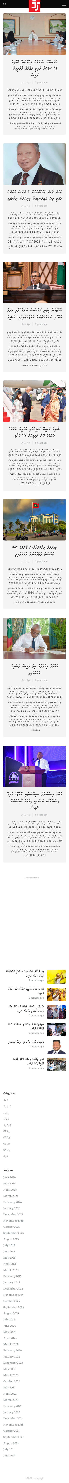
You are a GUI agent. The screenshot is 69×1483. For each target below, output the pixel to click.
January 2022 (11, 1412)
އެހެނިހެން (7, 1106)
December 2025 (13, 1214)
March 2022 (10, 1399)
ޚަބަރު (5, 1100)
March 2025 (10, 1270)
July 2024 (9, 1319)
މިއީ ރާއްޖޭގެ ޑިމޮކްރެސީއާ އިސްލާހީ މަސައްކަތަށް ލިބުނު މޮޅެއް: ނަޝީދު (24, 973)
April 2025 (10, 1263)
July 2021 (9, 1449)
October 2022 (11, 1381)
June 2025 (9, 1251)
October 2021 (11, 1430)
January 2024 (11, 1356)
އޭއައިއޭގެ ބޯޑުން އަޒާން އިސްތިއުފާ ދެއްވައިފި (26, 1042)
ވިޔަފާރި (6, 1112)
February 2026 (12, 1202)
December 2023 (13, 1362)
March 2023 (10, 1375)
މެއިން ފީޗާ (7, 1125)
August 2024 (11, 1313)
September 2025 (13, 1233)
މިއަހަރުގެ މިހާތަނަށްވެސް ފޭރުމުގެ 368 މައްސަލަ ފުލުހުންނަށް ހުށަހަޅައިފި (34, 551)
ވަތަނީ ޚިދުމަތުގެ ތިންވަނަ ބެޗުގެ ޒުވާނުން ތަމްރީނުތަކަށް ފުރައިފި (28, 1061)
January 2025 (11, 1282)
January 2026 (11, 1208)
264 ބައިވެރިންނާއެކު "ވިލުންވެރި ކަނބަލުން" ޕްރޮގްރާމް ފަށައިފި (26, 1026)
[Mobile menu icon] (64, 4)
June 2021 (9, 1455)
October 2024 (11, 1301)
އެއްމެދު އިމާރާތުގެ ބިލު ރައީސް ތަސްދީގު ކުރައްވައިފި (34, 669)
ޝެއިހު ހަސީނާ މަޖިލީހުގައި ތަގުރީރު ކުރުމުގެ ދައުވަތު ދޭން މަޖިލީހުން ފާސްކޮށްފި (34, 432)
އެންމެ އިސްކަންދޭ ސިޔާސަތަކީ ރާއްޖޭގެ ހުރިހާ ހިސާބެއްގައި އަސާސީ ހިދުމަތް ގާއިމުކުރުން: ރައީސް (34, 801)
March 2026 (10, 1195)
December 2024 (13, 1288)
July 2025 (9, 1245)
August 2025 (11, 1239)
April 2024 (10, 1338)
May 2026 (9, 1183)
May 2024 (9, 1331)
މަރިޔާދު (6, 1118)
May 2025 (9, 1257)
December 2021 (13, 1418)
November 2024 (13, 1294)
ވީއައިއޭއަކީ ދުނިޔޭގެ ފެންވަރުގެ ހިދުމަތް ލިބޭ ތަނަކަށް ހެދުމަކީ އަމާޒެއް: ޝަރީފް (26, 1008)
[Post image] (56, 977)
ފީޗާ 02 (6, 1137)
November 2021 (13, 1424)
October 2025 (11, 1226)
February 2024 (12, 1350)
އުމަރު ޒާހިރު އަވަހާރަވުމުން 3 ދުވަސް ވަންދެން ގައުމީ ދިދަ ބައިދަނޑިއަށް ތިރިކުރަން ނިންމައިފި (34, 195)
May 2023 (9, 1369)
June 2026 (9, 1177)
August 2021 (11, 1443)
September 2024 (13, 1307)
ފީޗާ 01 (6, 1131)
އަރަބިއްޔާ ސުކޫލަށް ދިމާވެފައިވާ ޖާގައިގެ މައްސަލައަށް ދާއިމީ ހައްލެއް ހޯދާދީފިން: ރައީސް (34, 68)
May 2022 (9, 1387)
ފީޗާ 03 (6, 1143)
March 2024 (10, 1344)
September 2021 (13, 1437)
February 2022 (12, 1406)
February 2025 (12, 1276)
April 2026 (10, 1189)
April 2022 (10, 1393)
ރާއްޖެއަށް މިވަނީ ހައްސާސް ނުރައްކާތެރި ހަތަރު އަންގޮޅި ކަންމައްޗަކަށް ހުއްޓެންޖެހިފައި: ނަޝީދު (34, 313)
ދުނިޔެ (5, 1156)
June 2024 (9, 1325)
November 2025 (13, 1220)
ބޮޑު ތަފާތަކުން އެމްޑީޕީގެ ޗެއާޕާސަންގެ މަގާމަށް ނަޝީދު (26, 991)
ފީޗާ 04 (6, 1149)
